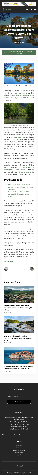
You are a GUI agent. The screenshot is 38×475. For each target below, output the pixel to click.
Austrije (15, 98)
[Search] (31, 9)
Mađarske (7, 98)
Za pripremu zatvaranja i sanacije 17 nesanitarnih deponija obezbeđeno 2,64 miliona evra (18, 308)
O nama (19, 445)
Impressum (19, 452)
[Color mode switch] (27, 9)
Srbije (32, 95)
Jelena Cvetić (8, 261)
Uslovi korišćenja (19, 450)
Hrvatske (26, 95)
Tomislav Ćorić (16, 137)
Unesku (7, 130)
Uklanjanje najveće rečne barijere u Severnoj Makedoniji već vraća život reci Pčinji (18, 338)
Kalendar (19, 455)
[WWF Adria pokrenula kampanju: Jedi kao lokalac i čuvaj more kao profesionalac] (19, 355)
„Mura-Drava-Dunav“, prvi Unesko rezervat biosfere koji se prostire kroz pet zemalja (20, 187)
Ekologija (23, 18)
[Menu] (35, 9)
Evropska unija (24, 172)
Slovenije (18, 95)
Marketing (19, 448)
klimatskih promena (25, 217)
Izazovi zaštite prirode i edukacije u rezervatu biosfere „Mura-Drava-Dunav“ (19, 194)
